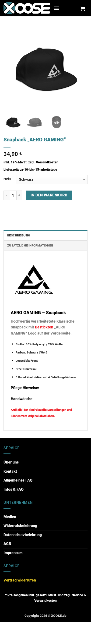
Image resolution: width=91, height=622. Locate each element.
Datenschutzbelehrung (23, 535)
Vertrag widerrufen (20, 580)
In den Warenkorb (49, 195)
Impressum (13, 553)
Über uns (11, 462)
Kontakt (10, 471)
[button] (56, 8)
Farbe (7, 178)
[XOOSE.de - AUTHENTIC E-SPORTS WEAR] (27, 8)
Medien (10, 517)
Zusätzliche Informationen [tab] (30, 245)
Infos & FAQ (14, 489)
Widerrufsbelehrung (20, 525)
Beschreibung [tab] (18, 235)
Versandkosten (47, 162)
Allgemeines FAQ (18, 480)
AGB (7, 543)
